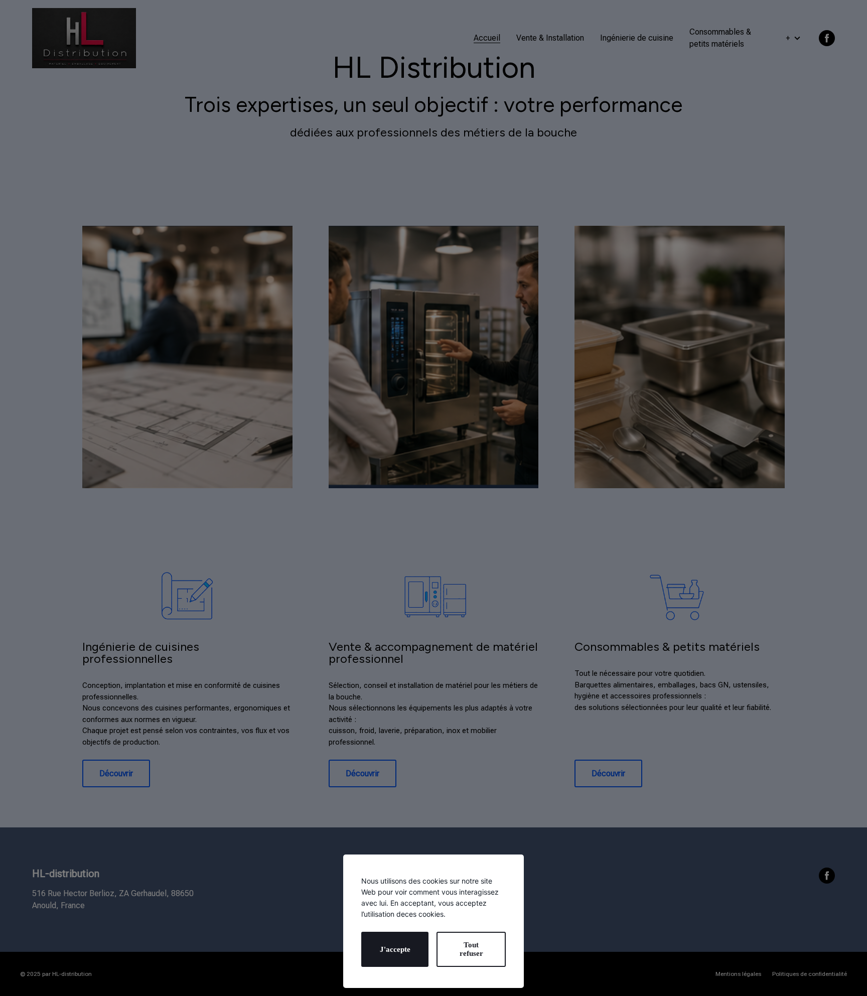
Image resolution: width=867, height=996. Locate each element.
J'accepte (395, 949)
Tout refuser (471, 949)
